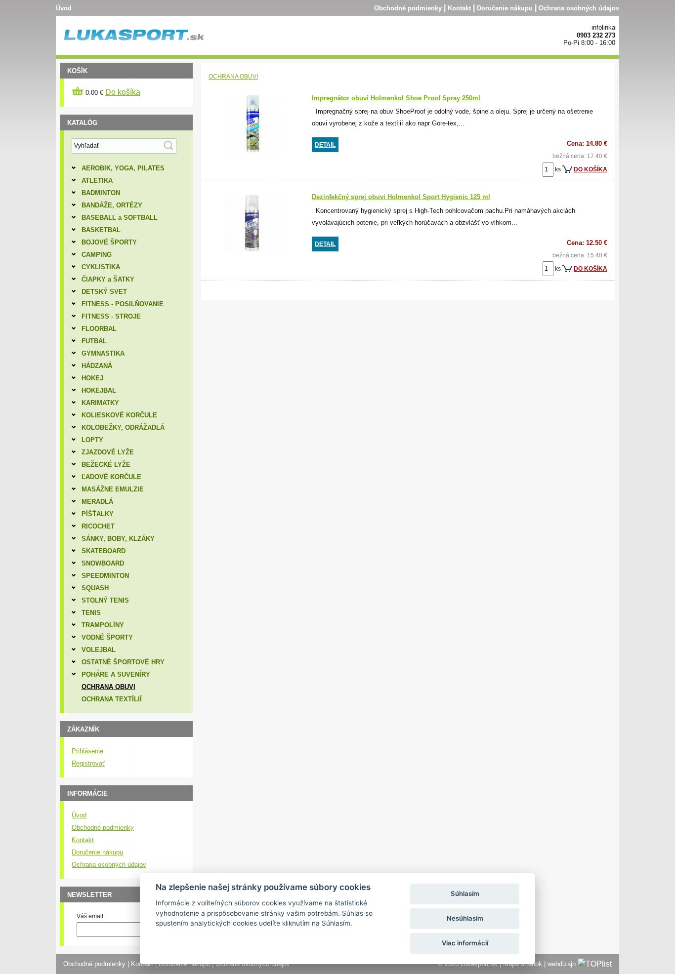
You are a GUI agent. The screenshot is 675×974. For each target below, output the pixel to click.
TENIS (91, 612)
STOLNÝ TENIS (105, 600)
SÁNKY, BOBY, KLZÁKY (118, 538)
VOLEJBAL (99, 649)
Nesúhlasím (465, 918)
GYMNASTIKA (103, 353)
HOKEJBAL (99, 390)
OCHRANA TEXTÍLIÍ (112, 699)
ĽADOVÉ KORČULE (111, 477)
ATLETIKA (97, 180)
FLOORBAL (99, 328)
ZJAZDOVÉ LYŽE (108, 452)
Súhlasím (465, 893)
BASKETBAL (101, 230)
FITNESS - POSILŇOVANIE (123, 304)
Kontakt (459, 8)
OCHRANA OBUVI (233, 76)
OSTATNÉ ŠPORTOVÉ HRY (123, 662)
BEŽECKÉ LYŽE (106, 464)
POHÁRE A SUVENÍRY (116, 674)
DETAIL (325, 144)
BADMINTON (101, 193)
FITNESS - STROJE (111, 316)
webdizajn (562, 964)
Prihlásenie (87, 751)
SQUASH (95, 588)
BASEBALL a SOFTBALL (120, 217)
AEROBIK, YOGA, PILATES (123, 168)
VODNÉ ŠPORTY (107, 637)
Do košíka (122, 92)
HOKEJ (92, 378)
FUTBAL (94, 341)
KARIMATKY (100, 402)
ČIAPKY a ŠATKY (108, 279)
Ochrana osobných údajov (579, 8)
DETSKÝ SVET (104, 291)
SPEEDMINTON (105, 575)
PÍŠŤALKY (98, 514)
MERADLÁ (97, 501)
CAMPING (97, 254)
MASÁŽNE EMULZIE (113, 489)
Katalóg (82, 122)
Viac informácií (465, 943)
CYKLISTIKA (101, 267)
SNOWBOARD (103, 563)
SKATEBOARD (104, 551)
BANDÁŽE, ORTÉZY (112, 205)
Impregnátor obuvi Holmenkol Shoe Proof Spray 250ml (396, 98)
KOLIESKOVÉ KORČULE (119, 415)
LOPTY (92, 440)
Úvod (64, 8)
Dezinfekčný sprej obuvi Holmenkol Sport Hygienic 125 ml (401, 197)
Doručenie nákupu (505, 8)
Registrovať (88, 763)
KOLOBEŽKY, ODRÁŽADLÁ (123, 427)
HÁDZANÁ (97, 365)
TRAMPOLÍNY (103, 625)
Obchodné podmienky (408, 8)
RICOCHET (98, 526)
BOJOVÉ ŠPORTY (109, 242)
